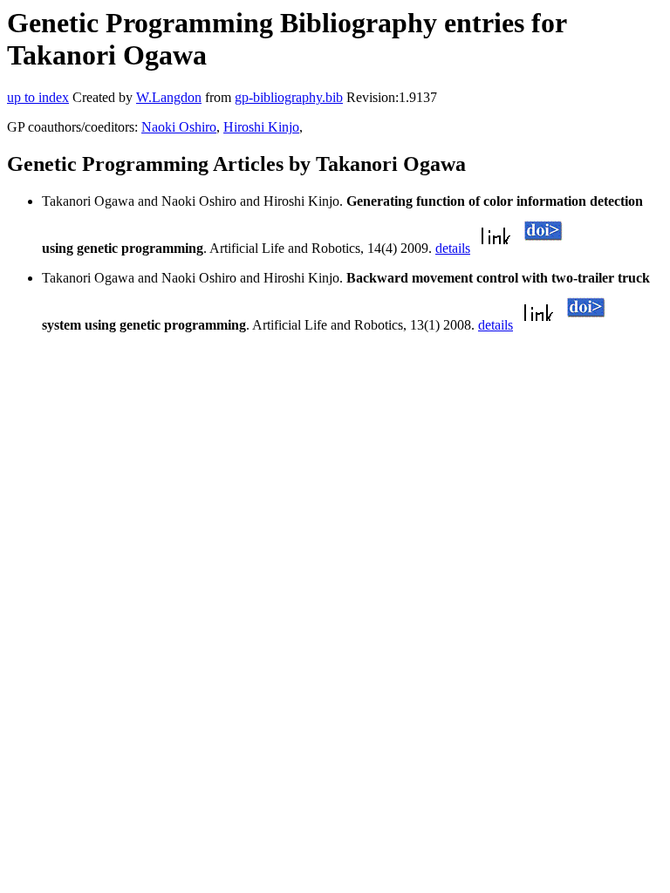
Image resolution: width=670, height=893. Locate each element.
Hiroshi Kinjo (261, 126)
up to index (38, 97)
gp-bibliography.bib (289, 97)
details (452, 248)
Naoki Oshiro (178, 126)
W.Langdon (169, 97)
